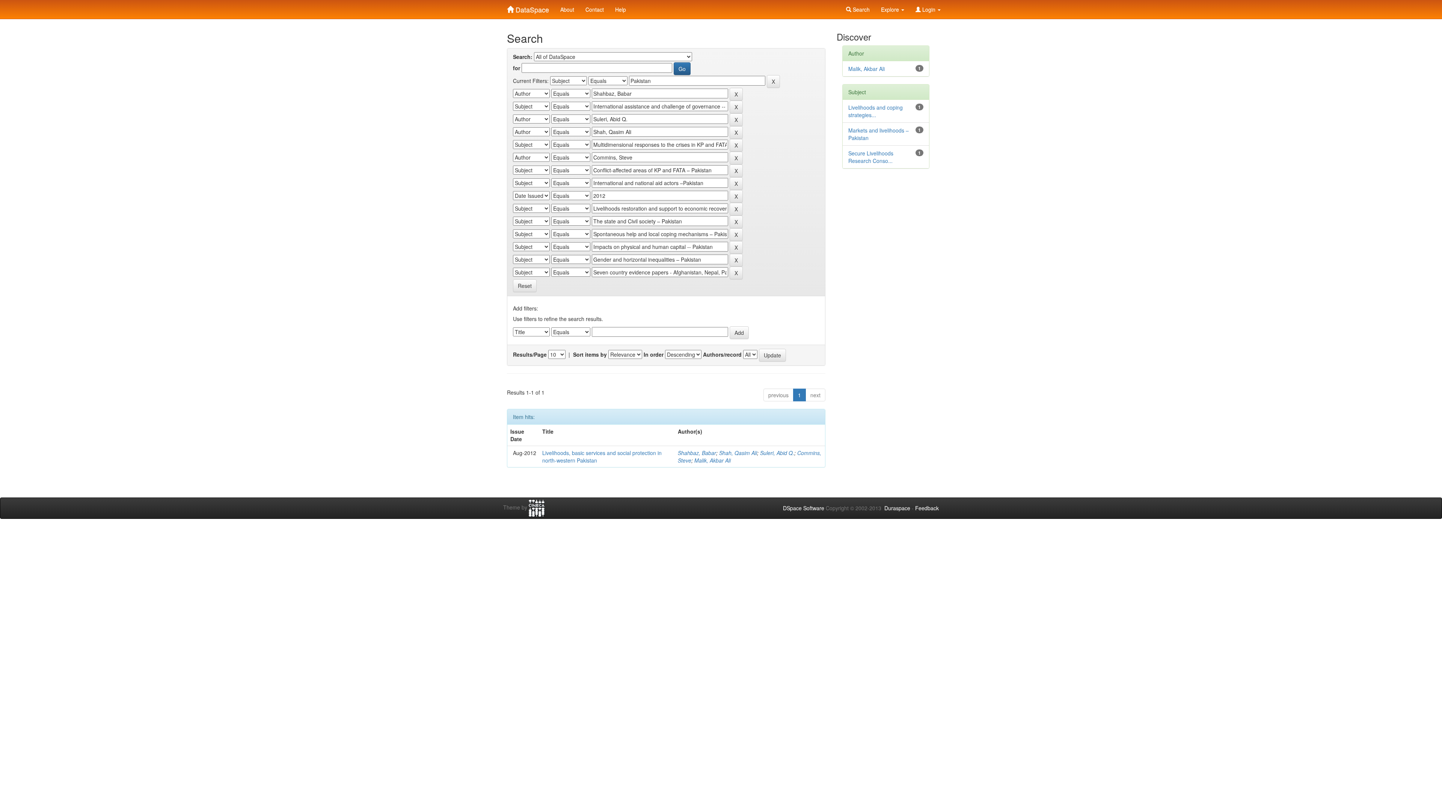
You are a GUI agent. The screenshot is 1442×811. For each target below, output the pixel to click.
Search (860, 9)
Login (929, 9)
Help (620, 9)
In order (654, 354)
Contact (594, 9)
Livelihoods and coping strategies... (875, 111)
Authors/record (722, 354)
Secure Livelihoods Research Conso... (870, 156)
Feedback (927, 508)
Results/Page (530, 354)
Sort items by (590, 354)
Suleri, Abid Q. (777, 453)
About (567, 9)
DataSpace (531, 8)
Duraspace (897, 508)
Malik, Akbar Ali (712, 460)
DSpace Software (803, 508)
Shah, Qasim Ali (738, 453)
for (516, 68)
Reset (525, 285)
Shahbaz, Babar (697, 453)
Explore (890, 9)
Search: (522, 56)
